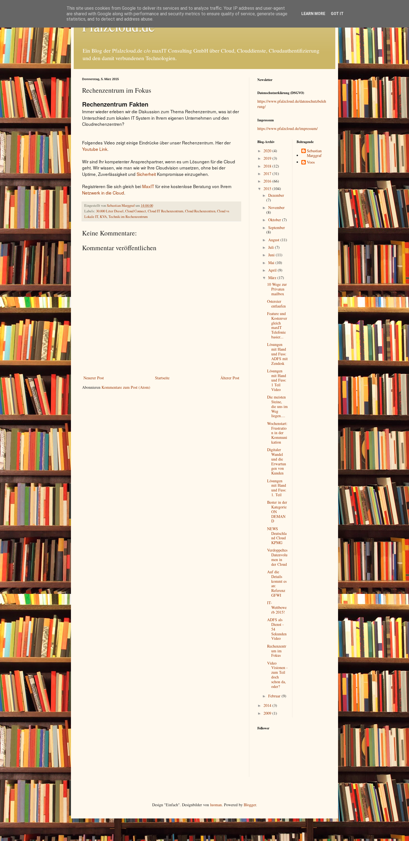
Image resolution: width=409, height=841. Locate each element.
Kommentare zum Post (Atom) (126, 387)
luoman (216, 804)
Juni (272, 254)
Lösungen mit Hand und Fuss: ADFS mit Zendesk (277, 354)
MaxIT (148, 186)
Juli (271, 247)
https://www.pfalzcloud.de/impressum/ (287, 128)
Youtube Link (94, 149)
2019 (267, 158)
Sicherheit (146, 174)
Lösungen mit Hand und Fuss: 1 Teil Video (276, 380)
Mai (271, 262)
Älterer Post (229, 377)
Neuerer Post (93, 377)
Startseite (162, 377)
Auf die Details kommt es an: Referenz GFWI (277, 583)
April (273, 270)
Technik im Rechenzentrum (128, 216)
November (276, 207)
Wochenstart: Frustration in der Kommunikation (277, 433)
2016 (267, 181)
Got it (337, 13)
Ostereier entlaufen (276, 304)
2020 (267, 150)
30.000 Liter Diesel (110, 211)
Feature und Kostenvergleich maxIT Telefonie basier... (277, 325)
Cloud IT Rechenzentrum (165, 211)
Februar (275, 696)
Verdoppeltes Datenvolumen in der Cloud (277, 557)
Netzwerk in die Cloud (103, 193)
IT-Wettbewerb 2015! (277, 607)
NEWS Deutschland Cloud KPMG (277, 535)
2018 (267, 166)
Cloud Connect (135, 211)
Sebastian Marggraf (314, 153)
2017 (267, 173)
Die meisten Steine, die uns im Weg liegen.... (277, 406)
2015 (267, 188)
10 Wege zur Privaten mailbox (277, 289)
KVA (103, 216)
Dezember (276, 195)
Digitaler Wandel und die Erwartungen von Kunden (276, 461)
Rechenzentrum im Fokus (276, 650)
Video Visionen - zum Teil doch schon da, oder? (277, 674)
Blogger (250, 804)
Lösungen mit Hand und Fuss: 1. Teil (276, 487)
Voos (311, 162)
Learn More (313, 13)
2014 (267, 705)
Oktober (275, 219)
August (274, 239)
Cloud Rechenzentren (200, 211)
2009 (267, 713)
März (272, 277)
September (276, 227)
